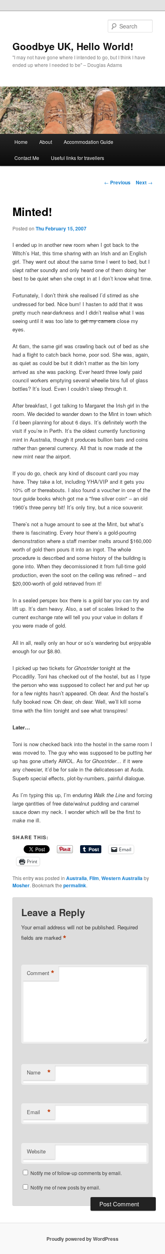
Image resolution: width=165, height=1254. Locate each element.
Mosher (21, 885)
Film (94, 878)
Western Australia (122, 878)
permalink (74, 885)
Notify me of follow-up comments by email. (76, 1172)
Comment (40, 973)
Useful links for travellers (77, 157)
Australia (76, 878)
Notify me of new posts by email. (65, 1187)
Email (39, 1112)
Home (21, 141)
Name (39, 1072)
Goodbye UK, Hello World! (72, 46)
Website (36, 1151)
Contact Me (26, 157)
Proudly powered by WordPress (82, 1238)
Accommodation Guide (88, 141)
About (45, 141)
